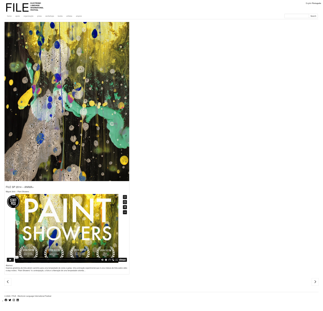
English (309, 3)
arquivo (79, 16)
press (39, 16)
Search (313, 16)
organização (28, 16)
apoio (17, 16)
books (60, 16)
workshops (49, 16)
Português (316, 3)
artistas (69, 16)
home (9, 16)
